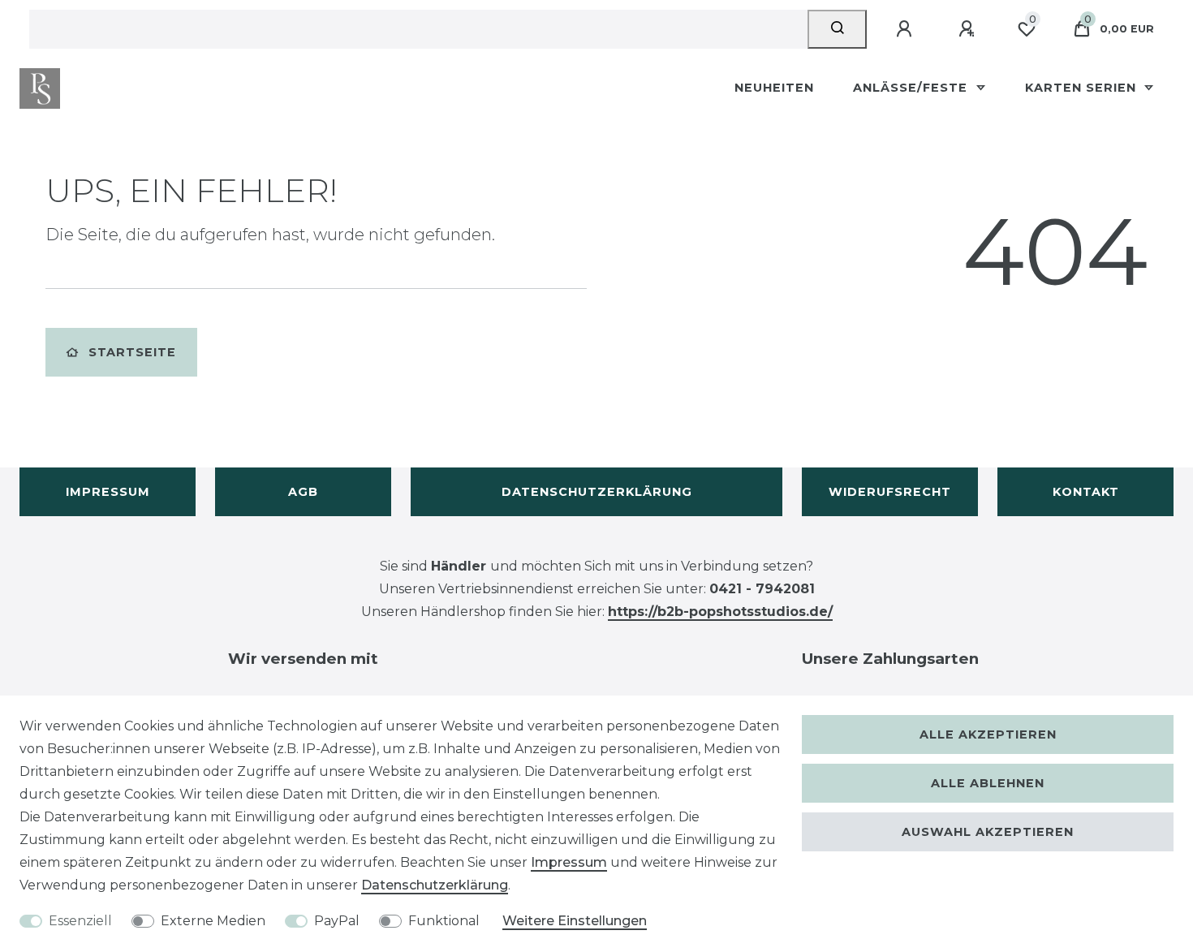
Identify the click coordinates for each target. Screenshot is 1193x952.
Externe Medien (213, 920)
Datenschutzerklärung (597, 492)
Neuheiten (774, 87)
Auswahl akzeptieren (988, 832)
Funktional (444, 920)
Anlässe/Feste (912, 87)
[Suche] (837, 29)
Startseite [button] (132, 352)
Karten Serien (1082, 87)
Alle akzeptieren (988, 734)
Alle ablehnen (987, 783)
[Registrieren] (969, 29)
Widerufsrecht (890, 492)
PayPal (337, 920)
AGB (303, 492)
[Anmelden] (906, 29)
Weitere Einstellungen (574, 920)
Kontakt (1086, 492)
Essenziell (80, 920)
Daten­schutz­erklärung (434, 885)
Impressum (108, 492)
